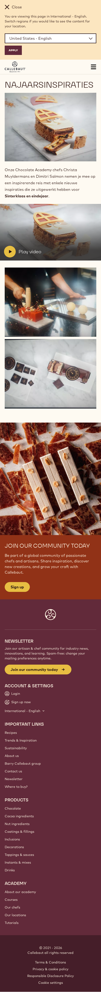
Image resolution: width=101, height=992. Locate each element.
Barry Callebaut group (23, 763)
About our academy (20, 892)
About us (12, 756)
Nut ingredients (17, 824)
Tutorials (12, 923)
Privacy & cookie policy (50, 969)
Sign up (17, 587)
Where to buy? (16, 787)
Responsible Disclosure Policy (50, 976)
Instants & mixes (18, 862)
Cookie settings (50, 983)
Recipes (11, 733)
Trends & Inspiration (21, 740)
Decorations (14, 847)
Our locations (15, 915)
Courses (11, 900)
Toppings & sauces (19, 855)
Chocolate (13, 808)
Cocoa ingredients (19, 816)
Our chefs (12, 907)
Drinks (10, 870)
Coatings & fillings (19, 831)
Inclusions (12, 839)
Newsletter (14, 779)
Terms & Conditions (50, 962)
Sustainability (16, 748)
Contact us (13, 771)
